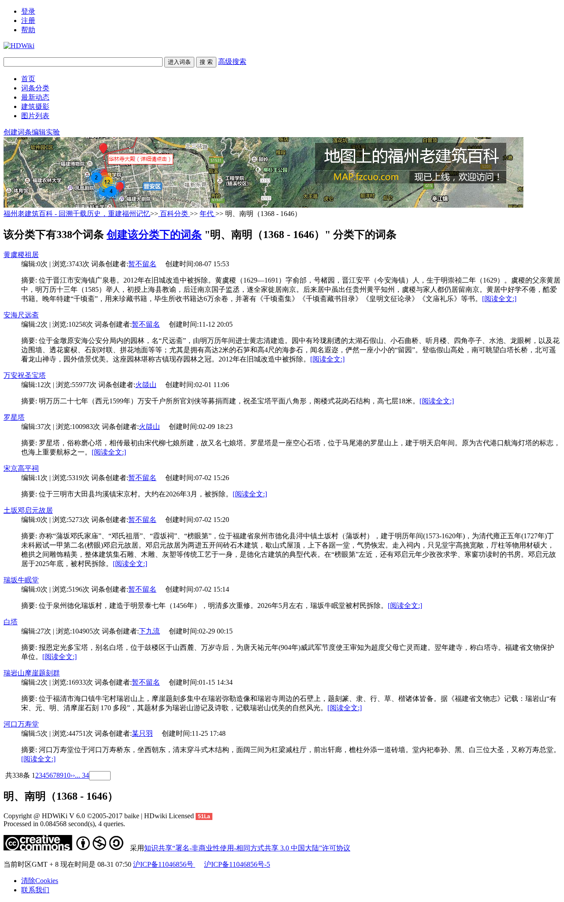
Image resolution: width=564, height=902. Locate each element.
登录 (28, 11)
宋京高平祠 (21, 468)
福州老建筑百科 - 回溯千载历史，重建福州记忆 (77, 213)
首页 (28, 78)
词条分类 (35, 88)
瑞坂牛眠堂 (21, 580)
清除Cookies (39, 880)
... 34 (82, 775)
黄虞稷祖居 (21, 254)
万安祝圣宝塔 (25, 375)
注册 (28, 20)
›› (72, 775)
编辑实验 (46, 132)
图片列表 (35, 115)
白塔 (11, 622)
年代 (207, 213)
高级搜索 (232, 61)
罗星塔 (14, 417)
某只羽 (142, 733)
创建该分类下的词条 (154, 234)
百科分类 (174, 213)
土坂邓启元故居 (28, 510)
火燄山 (145, 384)
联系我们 (35, 890)
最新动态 (35, 97)
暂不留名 (142, 264)
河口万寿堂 (21, 724)
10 (66, 775)
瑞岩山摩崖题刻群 (32, 673)
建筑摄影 (35, 106)
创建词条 (18, 132)
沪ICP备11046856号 (164, 864)
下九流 (149, 631)
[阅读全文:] (499, 298)
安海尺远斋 (21, 315)
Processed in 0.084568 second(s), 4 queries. (64, 823)
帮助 (28, 30)
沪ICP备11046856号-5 (237, 864)
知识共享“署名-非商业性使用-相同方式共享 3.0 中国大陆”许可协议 (247, 848)
